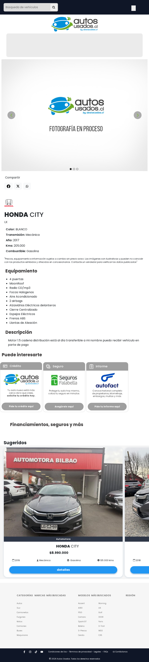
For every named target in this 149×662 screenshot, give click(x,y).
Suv (18, 608)
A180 (80, 608)
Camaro (82, 617)
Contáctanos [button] (121, 651)
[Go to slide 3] (77, 169)
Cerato (81, 635)
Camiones (21, 626)
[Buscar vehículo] (53, 7)
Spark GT (82, 621)
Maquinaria (21, 635)
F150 (80, 612)
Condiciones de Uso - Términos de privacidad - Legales (74, 651)
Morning (102, 603)
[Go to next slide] (138, 115)
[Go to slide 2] (74, 169)
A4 (99, 608)
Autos (19, 603)
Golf (100, 612)
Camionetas (21, 612)
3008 (100, 617)
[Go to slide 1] (71, 169)
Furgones (21, 617)
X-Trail (101, 626)
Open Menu (133, 7)
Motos (19, 621)
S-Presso (82, 630)
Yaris (100, 621)
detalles (63, 570)
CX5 (100, 635)
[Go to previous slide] (11, 115)
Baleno (81, 626)
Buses (19, 630)
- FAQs (105, 651)
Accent (81, 603)
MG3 (100, 630)
